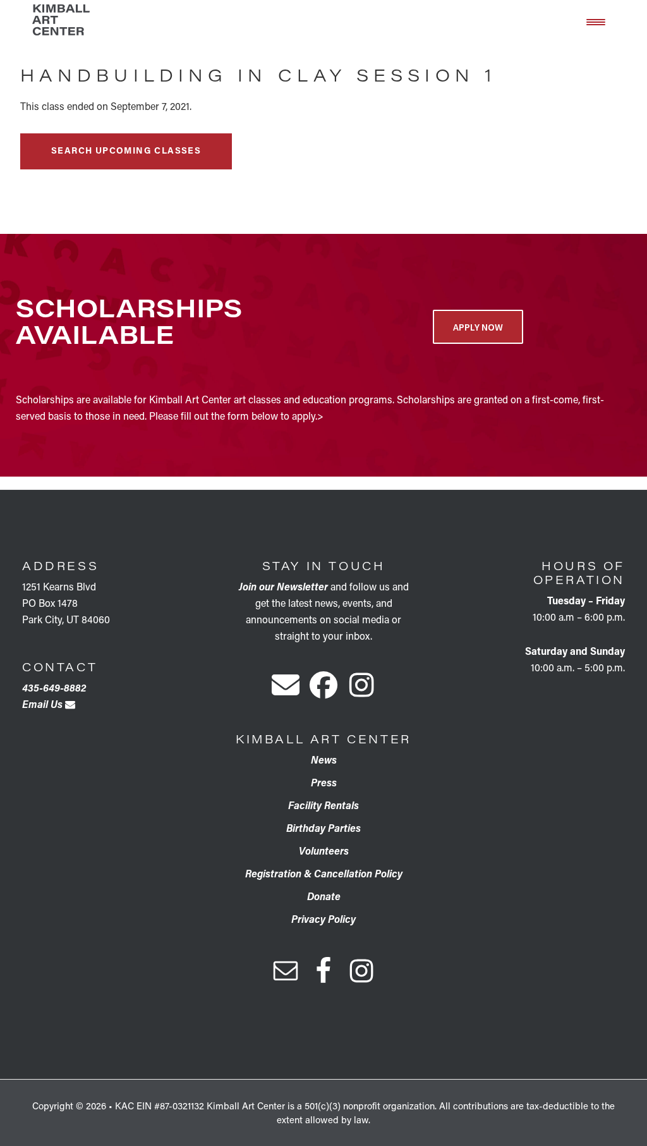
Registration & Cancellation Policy (323, 873)
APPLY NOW (478, 326)
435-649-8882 (54, 687)
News (324, 759)
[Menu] (596, 20)
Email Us (43, 703)
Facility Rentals (323, 805)
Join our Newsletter (283, 586)
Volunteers (324, 850)
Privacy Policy (323, 918)
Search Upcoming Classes (126, 150)
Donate (324, 896)
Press (324, 782)
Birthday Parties (323, 827)
